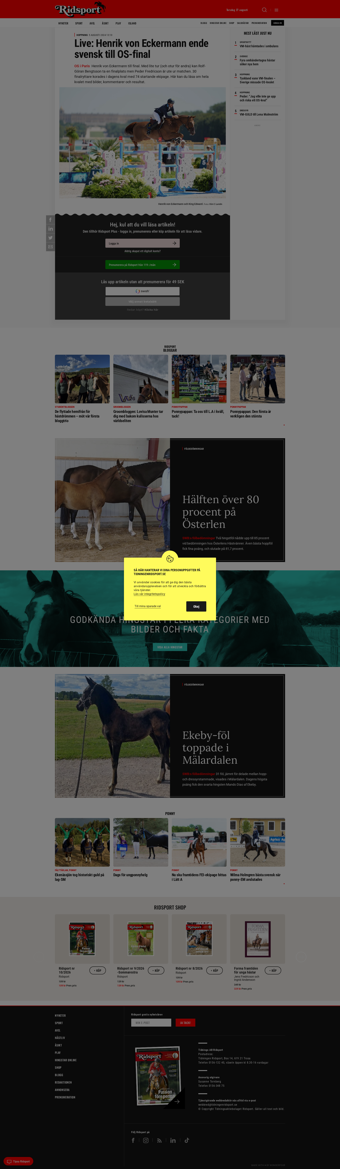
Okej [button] (196, 606)
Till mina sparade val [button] (148, 606)
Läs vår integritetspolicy (149, 594)
